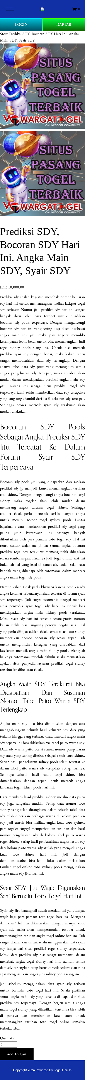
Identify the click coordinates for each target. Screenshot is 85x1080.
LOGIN (21, 24)
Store (4, 33)
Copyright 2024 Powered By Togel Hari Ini (42, 1070)
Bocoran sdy (10, 481)
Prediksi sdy (9, 297)
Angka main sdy (13, 723)
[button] (17, 1054)
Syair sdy (7, 910)
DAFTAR (63, 24)
